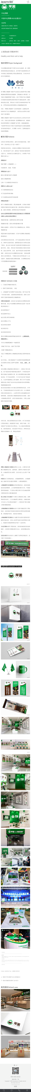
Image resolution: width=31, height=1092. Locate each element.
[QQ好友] (14, 1065)
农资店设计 (18, 43)
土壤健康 (14, 43)
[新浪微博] (17, 1065)
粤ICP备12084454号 (15, 1082)
